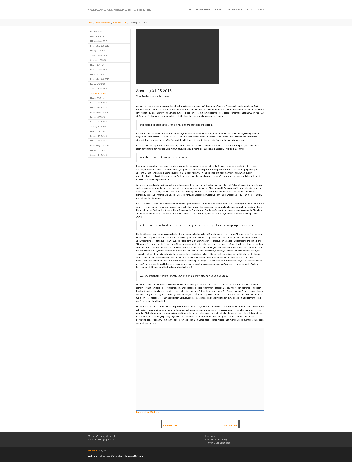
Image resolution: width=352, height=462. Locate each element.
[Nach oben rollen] (346, 456)
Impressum (210, 436)
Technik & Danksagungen (217, 442)
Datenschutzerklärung (216, 439)
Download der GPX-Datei (147, 412)
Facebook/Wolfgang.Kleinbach (103, 439)
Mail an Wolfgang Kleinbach (102, 436)
